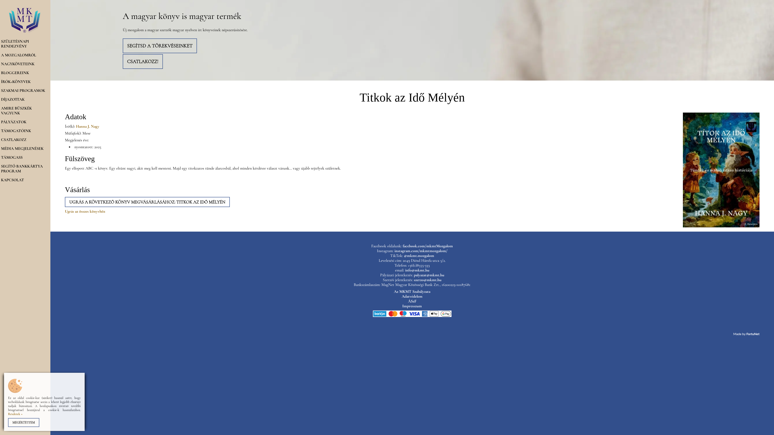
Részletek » (15, 414)
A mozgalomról (18, 55)
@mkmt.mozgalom (419, 255)
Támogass (12, 157)
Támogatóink (16, 130)
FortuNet (752, 334)
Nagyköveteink (17, 64)
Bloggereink (15, 72)
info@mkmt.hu (417, 270)
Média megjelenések (22, 148)
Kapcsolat (12, 180)
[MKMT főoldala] (25, 32)
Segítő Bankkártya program (22, 169)
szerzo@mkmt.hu (427, 280)
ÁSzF (412, 301)
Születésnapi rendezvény (15, 44)
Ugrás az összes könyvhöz (85, 211)
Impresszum (412, 306)
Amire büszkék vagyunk (16, 111)
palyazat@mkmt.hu (429, 275)
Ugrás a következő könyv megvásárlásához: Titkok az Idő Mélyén (147, 202)
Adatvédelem (412, 296)
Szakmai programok (23, 90)
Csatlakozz (13, 139)
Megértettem (23, 422)
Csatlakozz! (142, 61)
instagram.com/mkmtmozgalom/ (420, 251)
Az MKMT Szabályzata (412, 291)
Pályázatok (13, 122)
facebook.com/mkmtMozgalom (428, 246)
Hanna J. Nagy (87, 126)
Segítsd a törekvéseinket (159, 46)
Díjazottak (13, 99)
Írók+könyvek (16, 81)
